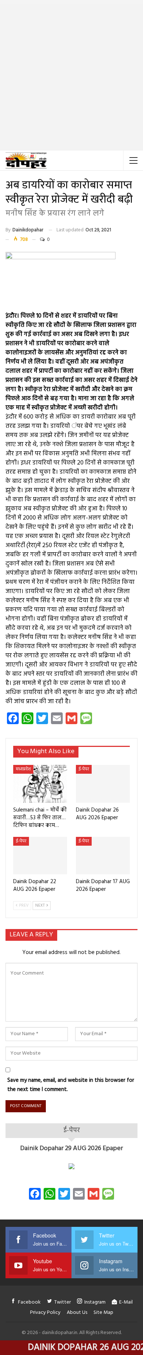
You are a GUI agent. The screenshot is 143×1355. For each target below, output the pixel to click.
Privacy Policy (45, 1312)
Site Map (103, 1312)
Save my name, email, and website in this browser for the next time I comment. (70, 1085)
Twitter (62, 1302)
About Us (77, 1312)
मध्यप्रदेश (23, 769)
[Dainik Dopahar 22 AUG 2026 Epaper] (40, 856)
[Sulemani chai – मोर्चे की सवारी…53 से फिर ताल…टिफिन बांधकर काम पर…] (40, 784)
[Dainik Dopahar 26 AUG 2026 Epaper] (103, 784)
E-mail (126, 1302)
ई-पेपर (83, 769)
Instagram (95, 1302)
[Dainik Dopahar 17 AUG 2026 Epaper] (103, 856)
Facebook (29, 1302)
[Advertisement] (71, 75)
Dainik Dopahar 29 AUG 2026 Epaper (71, 1148)
